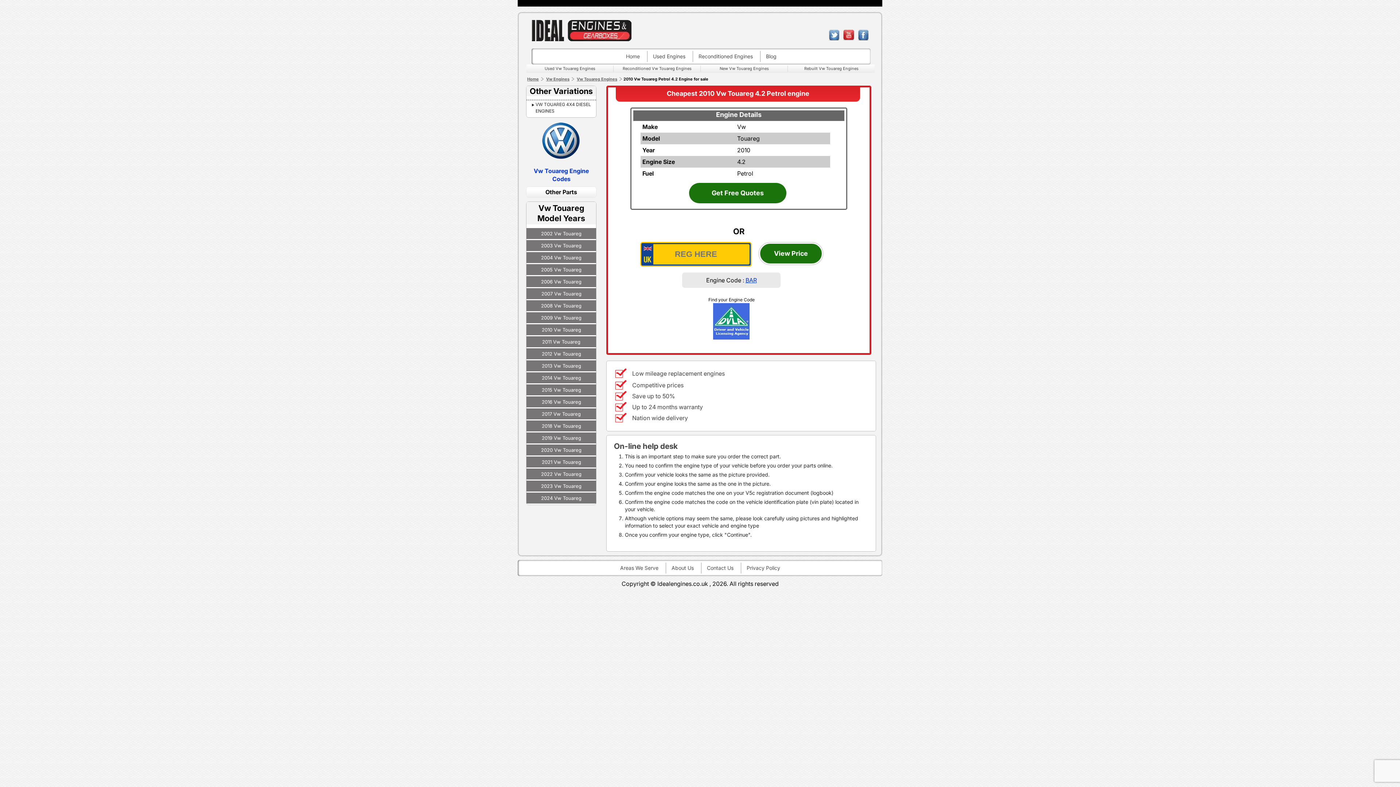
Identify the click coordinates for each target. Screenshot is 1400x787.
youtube (848, 35)
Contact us (720, 568)
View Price (791, 253)
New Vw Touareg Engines (744, 68)
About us (683, 568)
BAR (751, 280)
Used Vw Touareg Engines (570, 68)
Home (633, 56)
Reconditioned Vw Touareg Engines (657, 68)
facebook (863, 35)
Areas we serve (639, 568)
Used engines (669, 56)
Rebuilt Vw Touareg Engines (831, 68)
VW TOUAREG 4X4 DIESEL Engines (563, 108)
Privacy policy (763, 568)
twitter (834, 35)
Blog (771, 56)
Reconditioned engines (726, 56)
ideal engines (581, 30)
